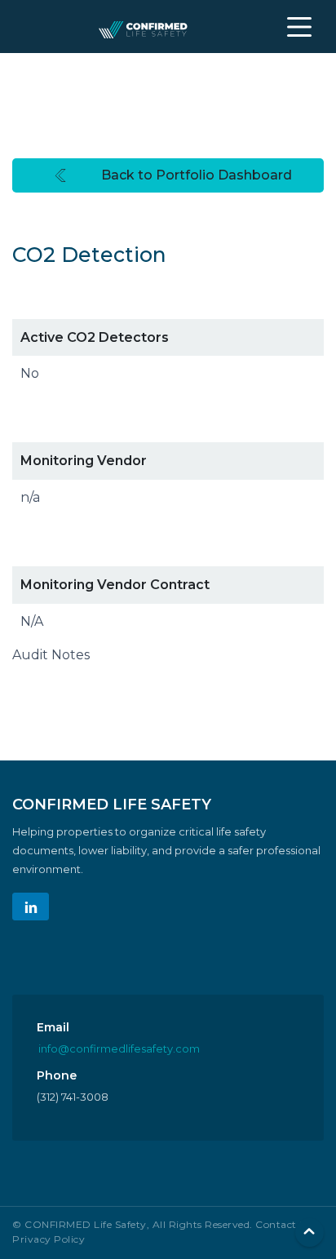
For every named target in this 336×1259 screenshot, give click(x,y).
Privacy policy (48, 1239)
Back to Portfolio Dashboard (196, 175)
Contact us (283, 1224)
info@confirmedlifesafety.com (119, 1048)
